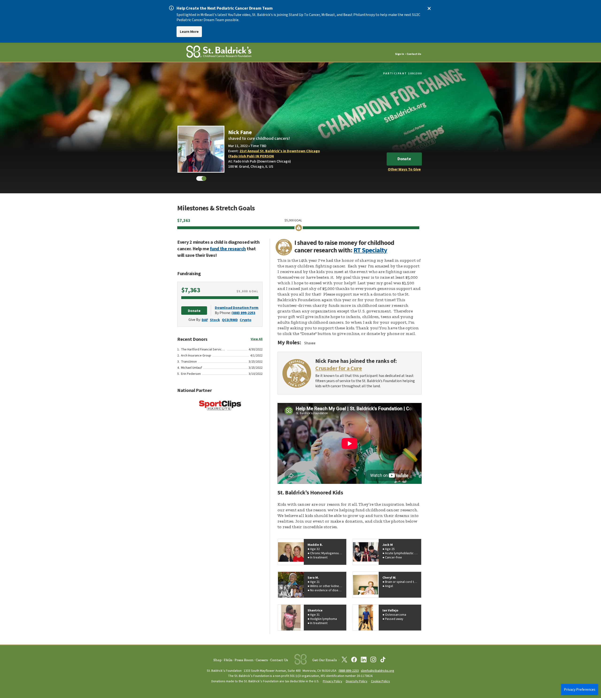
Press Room (244, 660)
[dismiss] (429, 8)
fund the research (228, 249)
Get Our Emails (324, 660)
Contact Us (414, 54)
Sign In (399, 54)
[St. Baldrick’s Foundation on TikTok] (383, 660)
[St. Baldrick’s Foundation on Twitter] (344, 660)
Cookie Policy (380, 681)
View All (256, 339)
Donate (404, 159)
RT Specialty (370, 250)
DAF (205, 319)
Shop (217, 660)
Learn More (189, 31)
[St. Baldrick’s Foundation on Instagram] (373, 660)
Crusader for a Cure (338, 368)
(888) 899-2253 (243, 312)
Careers (262, 660)
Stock (215, 319)
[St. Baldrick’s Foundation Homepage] (218, 52)
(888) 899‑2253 (349, 670)
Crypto (245, 319)
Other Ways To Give (404, 169)
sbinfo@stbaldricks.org (377, 670)
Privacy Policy (332, 681)
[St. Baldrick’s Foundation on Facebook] (354, 660)
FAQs (228, 660)
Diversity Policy (356, 681)
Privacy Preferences (579, 689)
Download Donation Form (236, 307)
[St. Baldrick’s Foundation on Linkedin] (363, 660)
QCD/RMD (230, 319)
